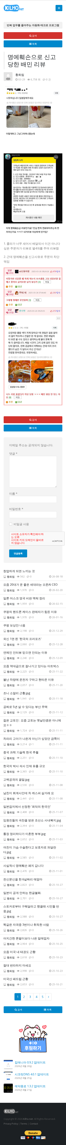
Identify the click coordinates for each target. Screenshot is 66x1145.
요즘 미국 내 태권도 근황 (19, 952)
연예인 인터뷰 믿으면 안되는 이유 (25, 653)
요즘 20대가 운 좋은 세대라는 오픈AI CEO (30, 585)
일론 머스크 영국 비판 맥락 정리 (24, 598)
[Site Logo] (14, 8)
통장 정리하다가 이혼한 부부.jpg (24, 834)
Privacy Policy (11, 1123)
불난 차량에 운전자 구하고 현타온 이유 (28, 680)
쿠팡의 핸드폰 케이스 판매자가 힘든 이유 (30, 612)
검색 (34, 35)
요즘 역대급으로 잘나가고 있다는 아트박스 (31, 666)
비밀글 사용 (21, 524)
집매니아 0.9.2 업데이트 (30, 1062)
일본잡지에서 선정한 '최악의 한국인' (27, 807)
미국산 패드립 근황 (15, 979)
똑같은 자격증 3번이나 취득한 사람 (26, 925)
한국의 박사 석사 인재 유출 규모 (24, 766)
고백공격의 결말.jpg (16, 780)
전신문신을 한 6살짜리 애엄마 (22, 879)
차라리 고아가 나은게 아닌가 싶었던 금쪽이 (31, 739)
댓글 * (13, 454)
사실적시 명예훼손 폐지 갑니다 (23, 866)
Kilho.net (28, 1119)
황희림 (19, 75)
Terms (23, 1123)
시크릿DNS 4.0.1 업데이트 (32, 1074)
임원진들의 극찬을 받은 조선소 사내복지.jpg (32, 820)
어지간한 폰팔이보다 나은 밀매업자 (26, 938)
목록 (34, 44)
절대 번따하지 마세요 (17, 965)
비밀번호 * (16, 509)
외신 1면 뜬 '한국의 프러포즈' (22, 639)
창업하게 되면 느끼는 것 (19, 571)
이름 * (13, 494)
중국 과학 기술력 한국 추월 (20, 752)
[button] (59, 8)
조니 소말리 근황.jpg (16, 693)
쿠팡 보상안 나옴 (14, 625)
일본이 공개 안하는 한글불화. (22, 893)
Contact (34, 1123)
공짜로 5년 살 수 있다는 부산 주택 (25, 707)
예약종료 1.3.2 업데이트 (30, 1086)
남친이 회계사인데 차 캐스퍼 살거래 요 (28, 793)
